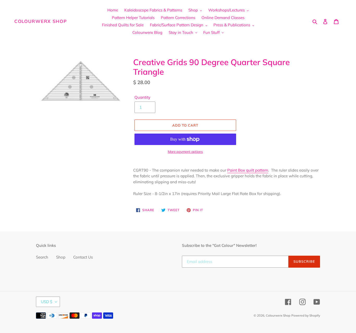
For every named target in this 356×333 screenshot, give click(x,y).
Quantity (142, 97)
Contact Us (83, 257)
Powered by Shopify (305, 315)
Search (42, 257)
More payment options (185, 151)
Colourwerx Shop (40, 21)
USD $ (46, 301)
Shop (60, 257)
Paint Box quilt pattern (247, 170)
